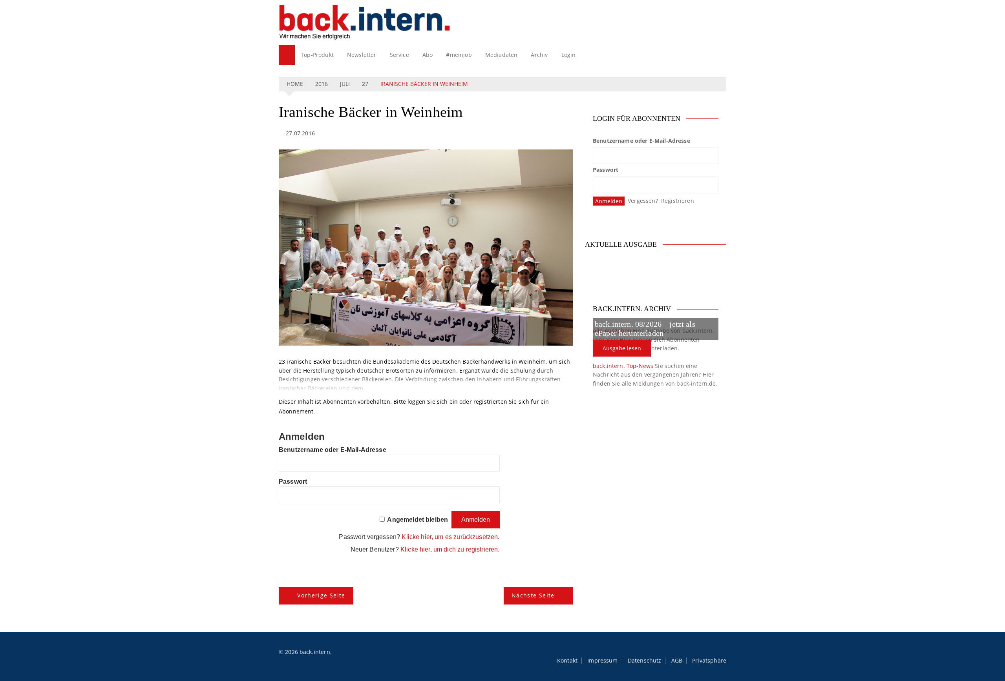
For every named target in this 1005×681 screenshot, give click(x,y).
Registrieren (677, 200)
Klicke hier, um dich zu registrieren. (450, 549)
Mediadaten (501, 54)
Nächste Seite (533, 595)
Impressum (602, 660)
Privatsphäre (709, 660)
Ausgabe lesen (622, 348)
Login (568, 54)
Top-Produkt (317, 54)
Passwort (293, 481)
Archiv (539, 54)
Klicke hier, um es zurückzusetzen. (450, 537)
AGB (676, 660)
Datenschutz (644, 660)
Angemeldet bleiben (417, 519)
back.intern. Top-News (623, 366)
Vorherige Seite (321, 595)
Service (399, 54)
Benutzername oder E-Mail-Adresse (332, 449)
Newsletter (361, 54)
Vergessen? (643, 200)
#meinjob (458, 54)
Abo (427, 54)
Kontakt (567, 660)
